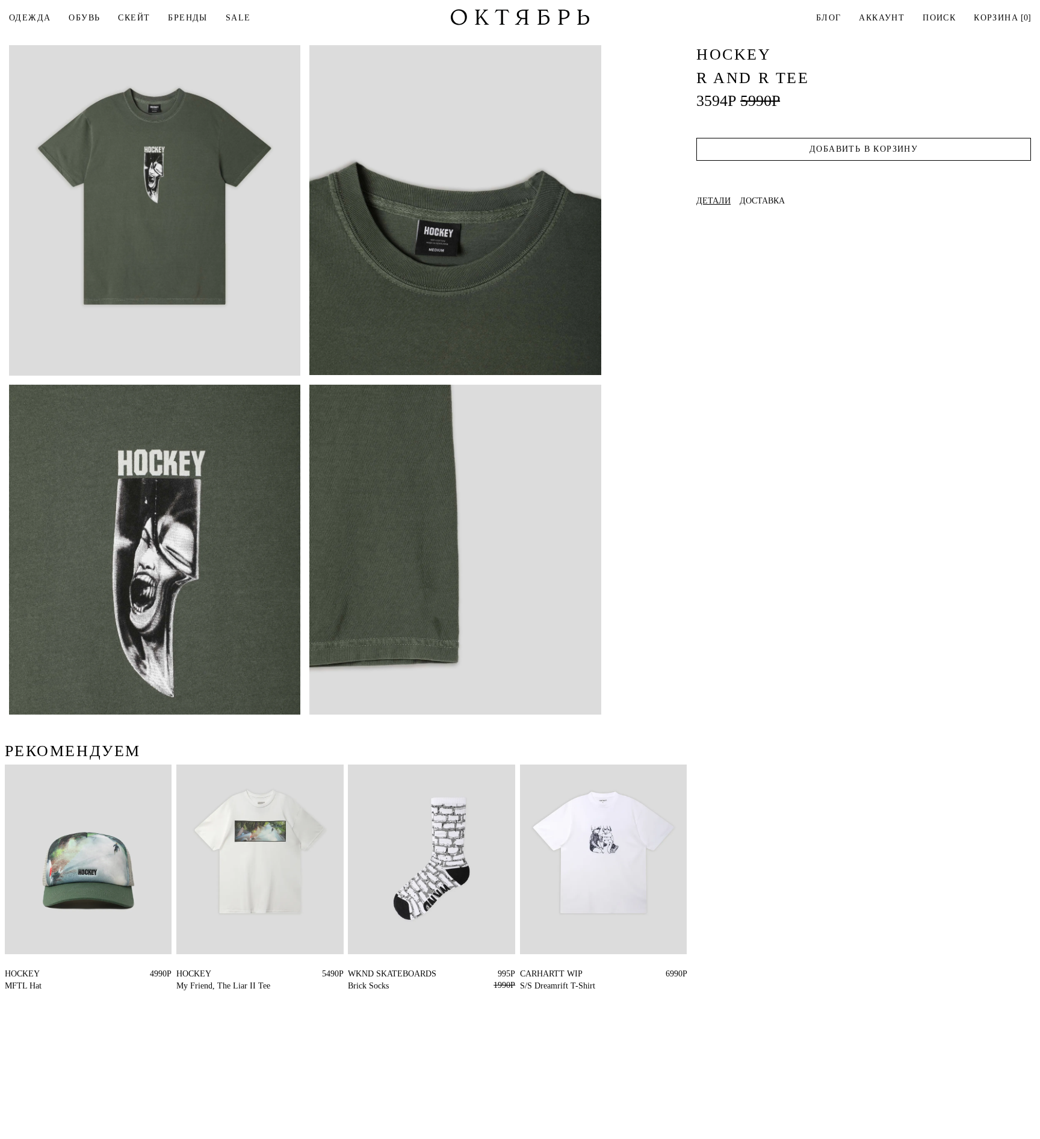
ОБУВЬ (84, 17)
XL (191, 973)
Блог (828, 17)
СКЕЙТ (134, 17)
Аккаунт (882, 17)
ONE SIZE (24, 973)
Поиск (939, 17)
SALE (238, 17)
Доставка (762, 201)
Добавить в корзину (863, 149)
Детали (713, 201)
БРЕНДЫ (187, 17)
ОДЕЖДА (30, 17)
